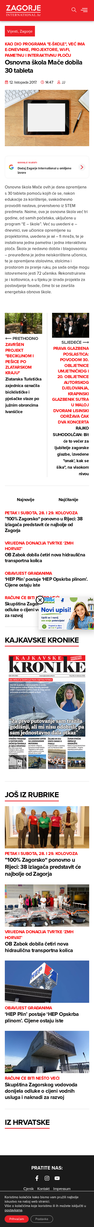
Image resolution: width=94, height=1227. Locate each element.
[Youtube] (57, 1178)
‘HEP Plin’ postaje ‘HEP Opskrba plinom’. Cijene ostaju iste (46, 579)
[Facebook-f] (37, 1178)
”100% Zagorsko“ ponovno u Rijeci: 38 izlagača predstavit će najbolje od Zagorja (43, 522)
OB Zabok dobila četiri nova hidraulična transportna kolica (45, 552)
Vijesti (12, 31)
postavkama (13, 1210)
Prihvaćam (16, 1219)
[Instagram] (47, 1178)
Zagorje (26, 31)
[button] (84, 10)
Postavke (41, 1219)
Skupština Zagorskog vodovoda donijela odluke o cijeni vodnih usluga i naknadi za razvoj (41, 1088)
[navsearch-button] (74, 10)
